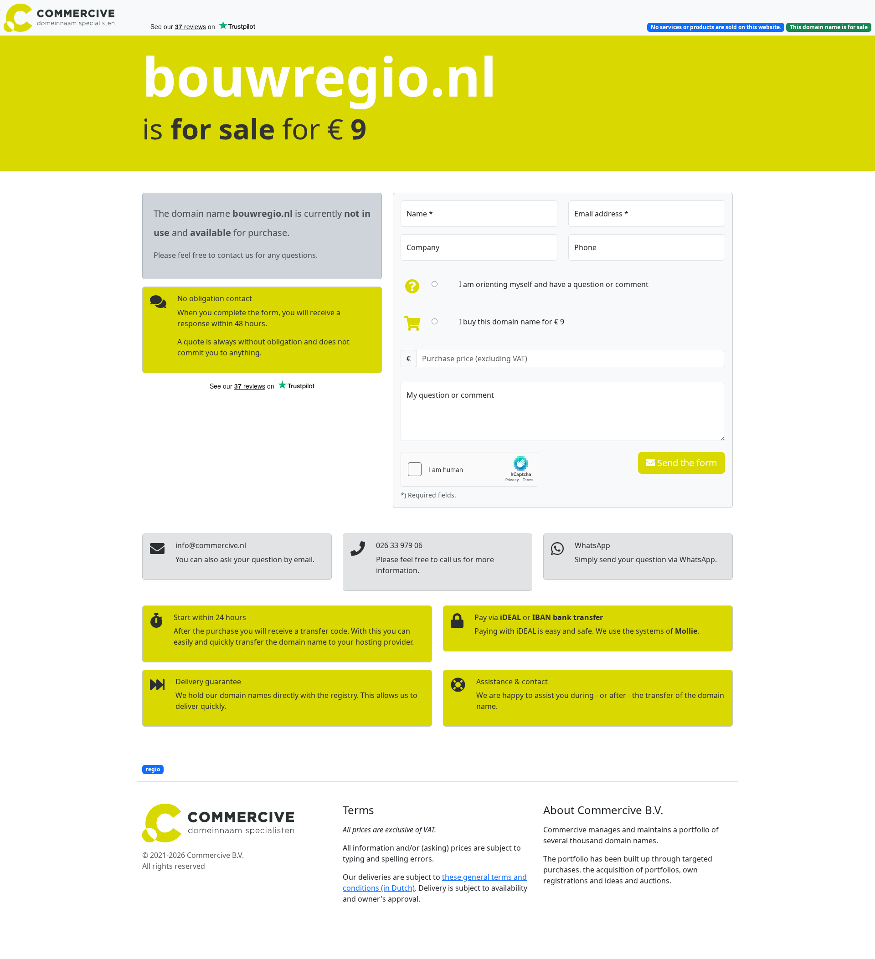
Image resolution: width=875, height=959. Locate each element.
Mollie (686, 631)
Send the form (686, 462)
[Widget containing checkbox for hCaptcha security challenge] (469, 469)
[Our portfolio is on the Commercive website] (73, 18)
